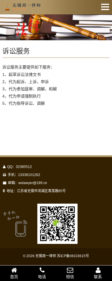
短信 (70, 276)
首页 (14, 276)
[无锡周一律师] (22, 8)
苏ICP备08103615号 (73, 256)
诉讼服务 (16, 51)
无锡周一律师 (45, 256)
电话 (42, 276)
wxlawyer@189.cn (32, 183)
